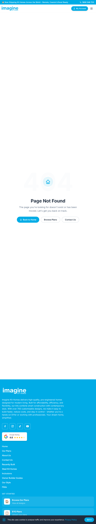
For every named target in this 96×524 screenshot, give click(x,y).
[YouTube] (27, 426)
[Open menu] (91, 8)
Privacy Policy (71, 520)
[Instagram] (13, 426)
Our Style (6, 482)
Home (5, 446)
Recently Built (8, 464)
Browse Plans (50, 219)
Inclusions (7, 473)
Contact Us (70, 219)
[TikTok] (20, 426)
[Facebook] (5, 426)
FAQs (4, 487)
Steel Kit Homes (9, 469)
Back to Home (29, 219)
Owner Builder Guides (12, 478)
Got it (89, 520)
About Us (6, 455)
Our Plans (6, 451)
